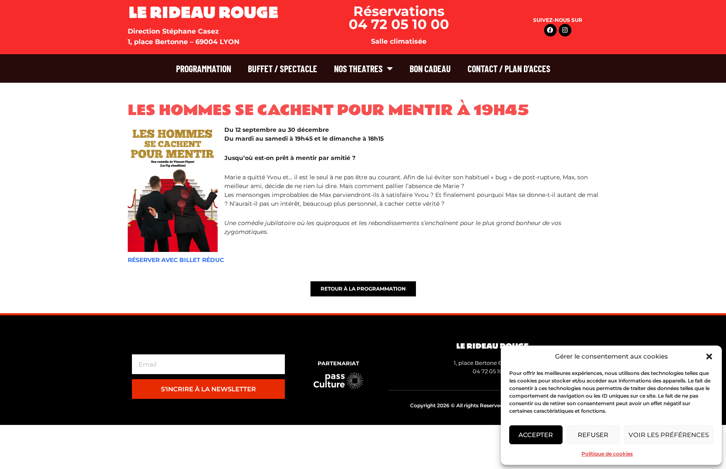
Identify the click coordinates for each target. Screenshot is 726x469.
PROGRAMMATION (203, 68)
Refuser (593, 435)
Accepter (535, 435)
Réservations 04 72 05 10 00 (399, 17)
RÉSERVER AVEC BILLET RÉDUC (176, 260)
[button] (709, 356)
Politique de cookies (607, 454)
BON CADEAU (430, 68)
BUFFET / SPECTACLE (282, 68)
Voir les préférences (669, 435)
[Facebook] (550, 30)
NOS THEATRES (358, 68)
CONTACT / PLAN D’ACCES (509, 68)
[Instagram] (565, 30)
